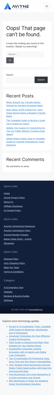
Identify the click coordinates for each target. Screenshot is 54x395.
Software (8, 300)
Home (7, 193)
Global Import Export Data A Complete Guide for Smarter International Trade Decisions (25, 141)
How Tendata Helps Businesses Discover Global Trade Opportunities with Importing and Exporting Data (30, 368)
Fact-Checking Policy (14, 263)
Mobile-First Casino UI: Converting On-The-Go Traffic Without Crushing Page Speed (26, 131)
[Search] (10, 60)
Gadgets (8, 292)
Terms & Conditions (13, 272)
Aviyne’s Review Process (16, 235)
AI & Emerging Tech (13, 287)
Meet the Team (11, 267)
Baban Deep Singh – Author (18, 239)
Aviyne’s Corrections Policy (17, 230)
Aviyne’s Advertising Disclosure (19, 226)
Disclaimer (9, 243)
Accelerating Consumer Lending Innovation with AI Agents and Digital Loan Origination (27, 352)
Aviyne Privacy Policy (14, 197)
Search (9, 75)
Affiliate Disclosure (13, 206)
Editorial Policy (11, 259)
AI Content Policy (12, 210)
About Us (8, 202)
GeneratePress (36, 309)
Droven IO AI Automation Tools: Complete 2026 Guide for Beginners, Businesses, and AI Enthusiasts (30, 329)
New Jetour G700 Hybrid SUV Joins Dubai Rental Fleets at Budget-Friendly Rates (26, 113)
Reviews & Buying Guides (16, 296)
